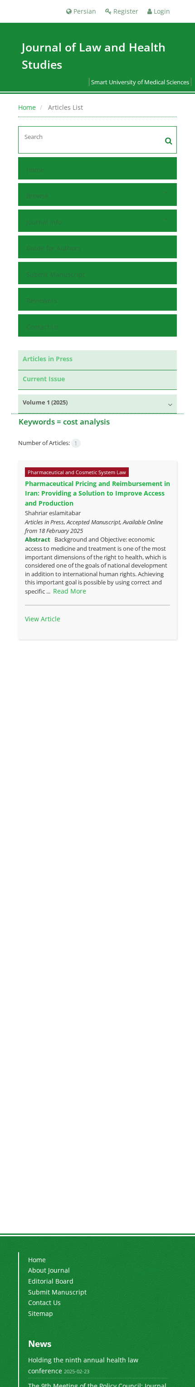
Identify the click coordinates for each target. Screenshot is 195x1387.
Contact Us (42, 326)
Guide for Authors (53, 248)
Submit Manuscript (55, 274)
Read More (69, 591)
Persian (84, 11)
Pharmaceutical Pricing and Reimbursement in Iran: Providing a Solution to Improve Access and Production (97, 493)
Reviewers (41, 300)
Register (125, 11)
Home (27, 107)
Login (161, 11)
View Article (42, 618)
